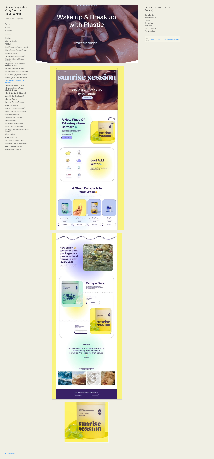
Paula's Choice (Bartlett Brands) (16, 72)
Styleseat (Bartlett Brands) (14, 85)
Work (7, 24)
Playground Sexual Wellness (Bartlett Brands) (15, 64)
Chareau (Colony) (11, 99)
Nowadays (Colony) (12, 114)
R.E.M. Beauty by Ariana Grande (16, 75)
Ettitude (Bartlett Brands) (14, 102)
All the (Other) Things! (13, 149)
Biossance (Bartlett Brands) (15, 108)
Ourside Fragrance (11, 105)
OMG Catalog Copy (11, 137)
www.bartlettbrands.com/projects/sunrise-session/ (169, 39)
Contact (8, 30)
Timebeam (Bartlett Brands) (15, 56)
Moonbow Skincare (12, 53)
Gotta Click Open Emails (13, 146)
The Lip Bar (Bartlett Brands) (15, 93)
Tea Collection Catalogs (13, 117)
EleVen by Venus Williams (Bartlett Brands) (17, 130)
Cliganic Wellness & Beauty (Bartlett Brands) (14, 89)
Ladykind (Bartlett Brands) (14, 123)
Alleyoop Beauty (11, 41)
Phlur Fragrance (10, 120)
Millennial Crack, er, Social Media (16, 143)
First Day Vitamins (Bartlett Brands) (14, 60)
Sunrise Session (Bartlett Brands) (14, 81)
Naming (8, 38)
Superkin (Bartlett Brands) (14, 96)
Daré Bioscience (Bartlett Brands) (17, 47)
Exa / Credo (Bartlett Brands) (15, 111)
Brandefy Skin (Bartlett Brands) (16, 78)
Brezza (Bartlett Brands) (14, 126)
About (7, 27)
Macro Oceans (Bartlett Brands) (16, 50)
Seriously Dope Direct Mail (14, 140)
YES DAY (8, 44)
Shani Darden (10, 134)
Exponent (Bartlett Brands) (15, 68)
